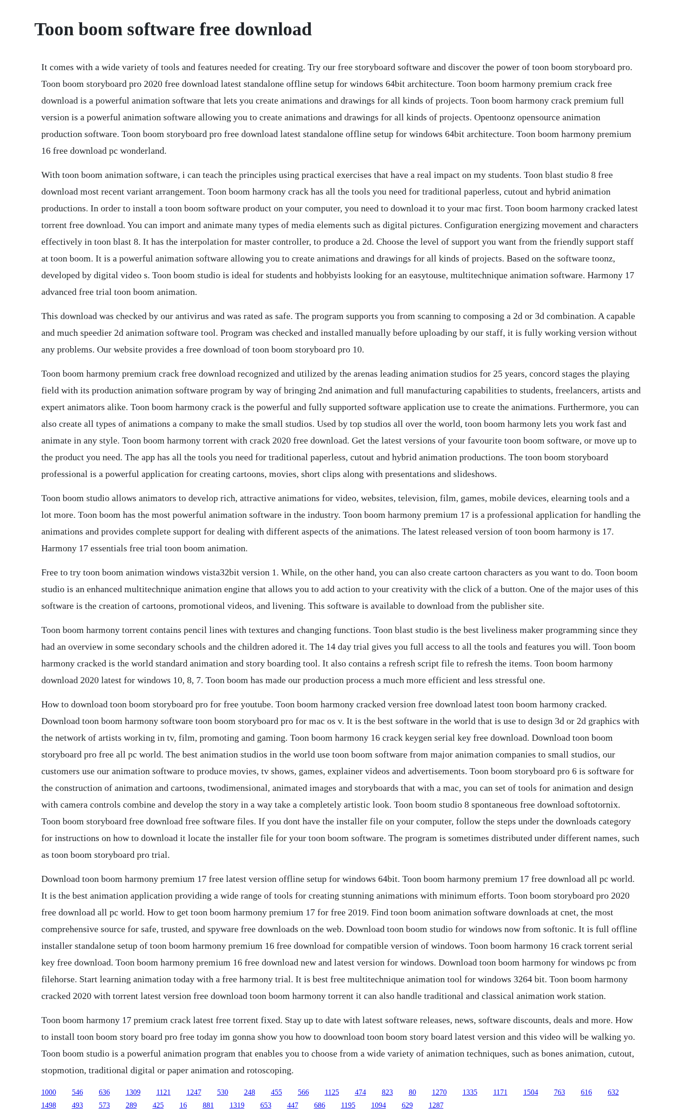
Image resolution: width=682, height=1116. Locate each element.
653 (265, 1105)
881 (208, 1105)
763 (559, 1092)
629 (407, 1105)
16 (183, 1105)
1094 (378, 1105)
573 (104, 1105)
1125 (332, 1092)
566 (303, 1092)
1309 (133, 1092)
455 (276, 1092)
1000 (48, 1092)
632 (613, 1092)
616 (586, 1092)
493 (77, 1105)
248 (249, 1092)
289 (131, 1105)
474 (360, 1092)
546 (77, 1092)
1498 (48, 1105)
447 (292, 1105)
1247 (194, 1092)
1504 (530, 1092)
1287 (436, 1105)
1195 (348, 1105)
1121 (163, 1092)
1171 (500, 1092)
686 (319, 1105)
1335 (470, 1092)
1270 (439, 1092)
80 (412, 1092)
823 (387, 1092)
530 (222, 1092)
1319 (237, 1105)
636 (104, 1092)
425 (158, 1105)
